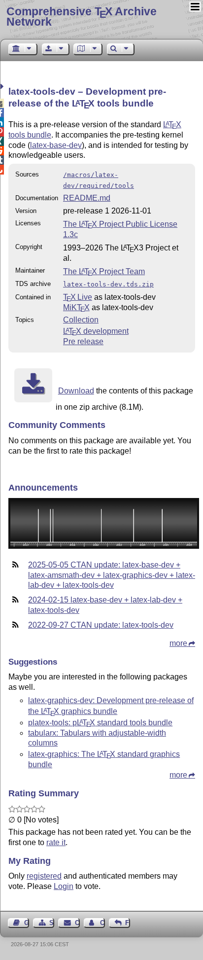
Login (63, 886)
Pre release (83, 341)
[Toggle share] (3, 86)
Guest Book (26, 922)
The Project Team (104, 271)
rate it (56, 842)
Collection (81, 320)
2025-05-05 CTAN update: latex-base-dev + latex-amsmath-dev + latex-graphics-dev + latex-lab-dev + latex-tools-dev (111, 575)
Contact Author (102, 922)
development (96, 331)
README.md (86, 198)
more (178, 643)
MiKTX (76, 307)
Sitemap (51, 922)
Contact (77, 922)
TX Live (77, 297)
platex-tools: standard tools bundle (100, 722)
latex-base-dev (56, 145)
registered (44, 876)
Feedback (127, 922)
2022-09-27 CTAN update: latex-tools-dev (100, 625)
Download (76, 391)
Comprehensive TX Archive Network (81, 16)
